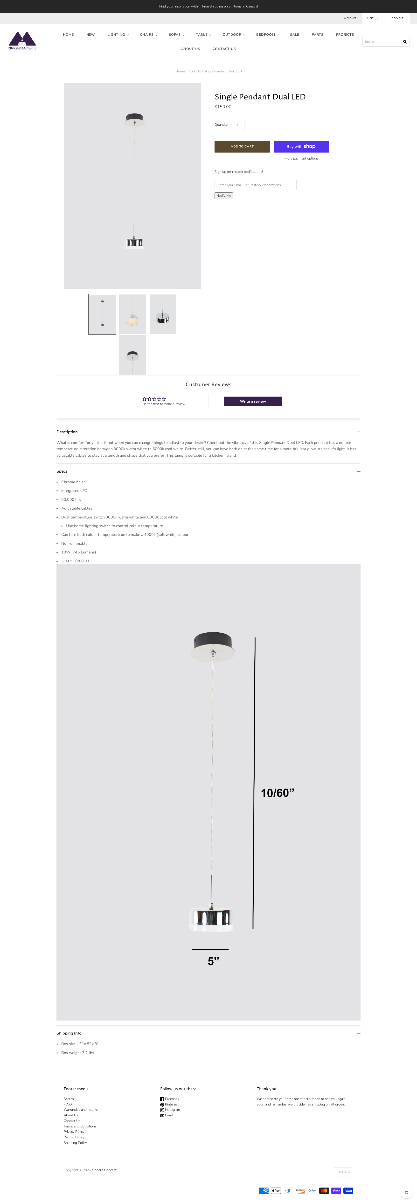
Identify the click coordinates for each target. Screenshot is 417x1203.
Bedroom (265, 34)
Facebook (171, 1099)
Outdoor (232, 34)
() (372, 18)
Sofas (175, 34)
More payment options (302, 158)
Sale (294, 34)
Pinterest (171, 1104)
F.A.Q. (68, 1104)
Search (69, 1099)
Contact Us (224, 49)
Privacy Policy (74, 1131)
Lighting (116, 34)
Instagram (172, 1109)
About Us (190, 49)
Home (68, 34)
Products (194, 71)
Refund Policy (74, 1137)
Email (168, 1115)
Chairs (146, 34)
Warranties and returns (81, 1109)
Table (202, 34)
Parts (318, 34)
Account (350, 18)
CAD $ (341, 1172)
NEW (90, 34)
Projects (345, 34)
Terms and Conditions (80, 1126)
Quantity (221, 124)
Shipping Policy (75, 1142)
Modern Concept (104, 1170)
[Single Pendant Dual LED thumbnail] (102, 314)
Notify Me (223, 195)
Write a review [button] (253, 401)
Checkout (396, 18)
